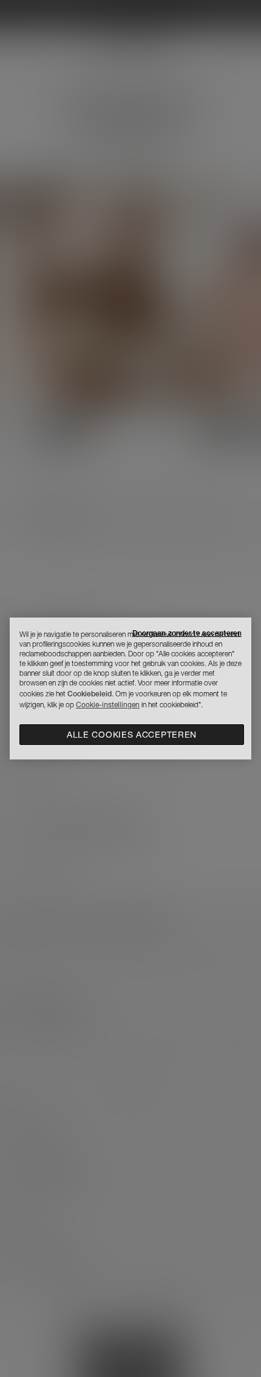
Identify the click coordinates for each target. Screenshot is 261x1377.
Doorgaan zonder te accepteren (187, 633)
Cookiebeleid (89, 693)
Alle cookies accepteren (132, 734)
